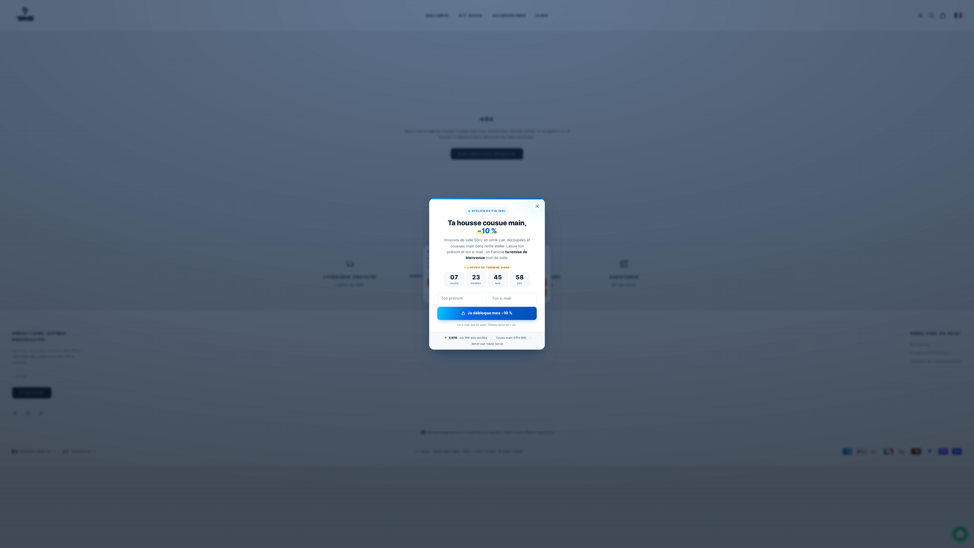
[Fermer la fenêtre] (537, 206)
